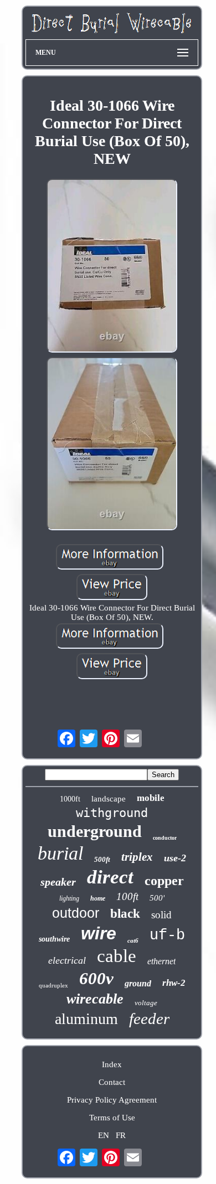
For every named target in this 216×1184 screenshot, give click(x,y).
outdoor (75, 913)
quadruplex (53, 985)
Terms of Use (112, 1117)
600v (96, 978)
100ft (127, 896)
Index (112, 1064)
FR (121, 1135)
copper (164, 880)
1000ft (70, 799)
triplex (137, 857)
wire (98, 933)
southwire (54, 939)
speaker (58, 882)
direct (110, 877)
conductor (165, 838)
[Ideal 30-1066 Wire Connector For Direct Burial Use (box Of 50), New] (111, 266)
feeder (149, 1018)
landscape (108, 798)
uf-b (167, 935)
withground (112, 813)
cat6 (132, 940)
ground (138, 983)
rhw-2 (174, 983)
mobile (150, 798)
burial (60, 853)
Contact (112, 1082)
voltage (146, 1003)
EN (103, 1135)
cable (116, 956)
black (125, 914)
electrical (67, 960)
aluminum (86, 1018)
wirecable (95, 999)
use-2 (175, 858)
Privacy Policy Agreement (112, 1099)
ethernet (161, 961)
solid (161, 915)
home (97, 898)
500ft (102, 859)
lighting (69, 898)
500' (157, 897)
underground (95, 831)
